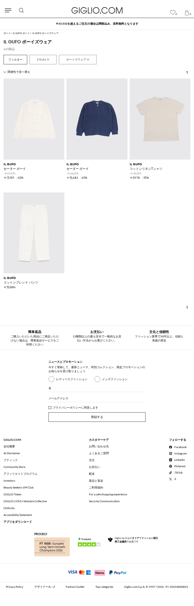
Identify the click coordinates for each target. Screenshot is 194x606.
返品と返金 (96, 480)
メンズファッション (115, 379)
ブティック (11, 460)
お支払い (94, 467)
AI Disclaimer (12, 453)
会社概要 (9, 446)
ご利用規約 (96, 487)
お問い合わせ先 (99, 446)
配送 (92, 473)
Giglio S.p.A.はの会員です (136, 539)
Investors (9, 480)
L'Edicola (9, 508)
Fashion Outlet (75, 587)
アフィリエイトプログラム (21, 473)
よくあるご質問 (99, 453)
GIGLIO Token (13, 494)
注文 (92, 460)
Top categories (104, 587)
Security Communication (104, 501)
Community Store (14, 467)
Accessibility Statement (18, 515)
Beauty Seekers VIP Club (19, 487)
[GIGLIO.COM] (97, 10)
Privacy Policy (14, 587)
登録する (97, 417)
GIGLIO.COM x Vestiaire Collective (25, 501)
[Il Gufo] (43, 59)
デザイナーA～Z (44, 587)
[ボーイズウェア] (78, 59)
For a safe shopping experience (108, 494)
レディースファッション (71, 379)
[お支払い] (97, 572)
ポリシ (74, 407)
